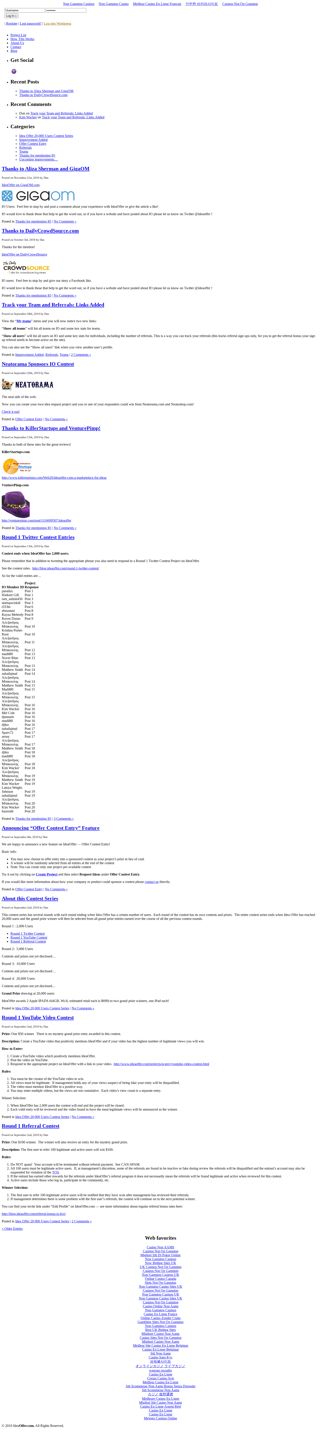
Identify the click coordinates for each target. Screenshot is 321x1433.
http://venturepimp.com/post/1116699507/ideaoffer (36, 520)
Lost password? (30, 23)
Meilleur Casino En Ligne (160, 1382)
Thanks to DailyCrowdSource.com (43, 95)
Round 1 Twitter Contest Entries (38, 537)
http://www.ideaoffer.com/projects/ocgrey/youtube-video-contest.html (161, 1064)
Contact (15, 47)
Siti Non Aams (160, 1353)
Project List (18, 35)
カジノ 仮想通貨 (160, 1394)
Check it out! (11, 412)
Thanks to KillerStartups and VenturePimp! (51, 428)
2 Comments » (81, 355)
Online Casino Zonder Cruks (161, 1318)
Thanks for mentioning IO (37, 155)
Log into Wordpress (57, 23)
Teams (23, 151)
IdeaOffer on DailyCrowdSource (24, 254)
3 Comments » (64, 818)
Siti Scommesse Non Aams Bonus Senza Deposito (160, 1386)
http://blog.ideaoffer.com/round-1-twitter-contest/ (65, 568)
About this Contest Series (30, 898)
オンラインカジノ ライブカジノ (160, 1366)
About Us (17, 43)
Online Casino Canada (160, 1279)
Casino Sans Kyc (161, 1357)
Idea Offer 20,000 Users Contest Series (46, 136)
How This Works (22, 39)
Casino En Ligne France (160, 1314)
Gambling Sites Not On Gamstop (160, 1322)
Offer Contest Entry (33, 143)
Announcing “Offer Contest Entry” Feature (51, 828)
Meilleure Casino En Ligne (160, 1398)
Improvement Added (33, 140)
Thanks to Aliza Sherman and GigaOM (46, 91)
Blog (13, 51)
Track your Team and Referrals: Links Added (61, 113)
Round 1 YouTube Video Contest (38, 1017)
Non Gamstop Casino (114, 4)
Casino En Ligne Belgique (160, 1349)
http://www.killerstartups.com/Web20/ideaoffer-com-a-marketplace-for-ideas (54, 477)
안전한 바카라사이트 (202, 4)
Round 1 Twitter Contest (27, 933)
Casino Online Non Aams (160, 1306)
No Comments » (65, 221)
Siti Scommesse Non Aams (160, 1390)
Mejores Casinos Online (160, 1418)
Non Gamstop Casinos (78, 4)
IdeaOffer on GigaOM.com (21, 185)
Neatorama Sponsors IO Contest (38, 364)
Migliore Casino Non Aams (160, 1334)
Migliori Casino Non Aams (160, 1341)
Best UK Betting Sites (160, 1330)
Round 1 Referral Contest (28, 941)
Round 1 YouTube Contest (28, 937)
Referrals (25, 147)
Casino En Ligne (160, 1374)
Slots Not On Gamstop (160, 1282)
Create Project (46, 874)
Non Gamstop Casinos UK (160, 1275)
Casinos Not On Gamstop (240, 4)
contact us (152, 882)
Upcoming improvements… (38, 159)
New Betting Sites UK (160, 1263)
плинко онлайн (160, 1370)
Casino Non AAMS (160, 1247)
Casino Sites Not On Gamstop (160, 1338)
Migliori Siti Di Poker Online (160, 1255)
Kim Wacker (28, 117)
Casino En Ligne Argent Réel (160, 1406)
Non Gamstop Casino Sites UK (160, 1286)
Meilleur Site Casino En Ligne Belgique (160, 1345)
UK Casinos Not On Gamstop (160, 1267)
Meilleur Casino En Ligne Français (157, 4)
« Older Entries (12, 1229)
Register (11, 23)
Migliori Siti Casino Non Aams (160, 1402)
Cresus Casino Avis (160, 1378)
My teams (24, 321)
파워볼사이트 (160, 1361)
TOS (55, 1172)
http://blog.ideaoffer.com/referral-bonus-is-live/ (34, 1214)
